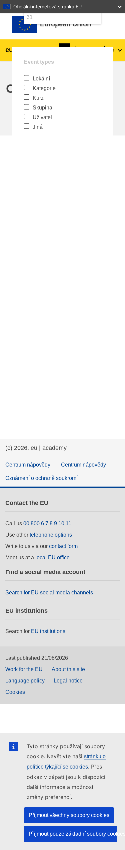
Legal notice (68, 680)
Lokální (41, 78)
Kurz (38, 98)
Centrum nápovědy (27, 465)
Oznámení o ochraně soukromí (41, 478)
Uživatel (42, 117)
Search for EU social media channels (49, 592)
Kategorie (44, 88)
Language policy (25, 680)
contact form (63, 546)
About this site (68, 669)
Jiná (38, 127)
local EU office (52, 557)
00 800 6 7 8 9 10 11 (47, 523)
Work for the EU (24, 669)
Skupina (42, 107)
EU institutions (48, 631)
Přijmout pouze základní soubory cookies (73, 834)
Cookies (15, 692)
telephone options (51, 535)
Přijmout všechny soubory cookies (69, 815)
